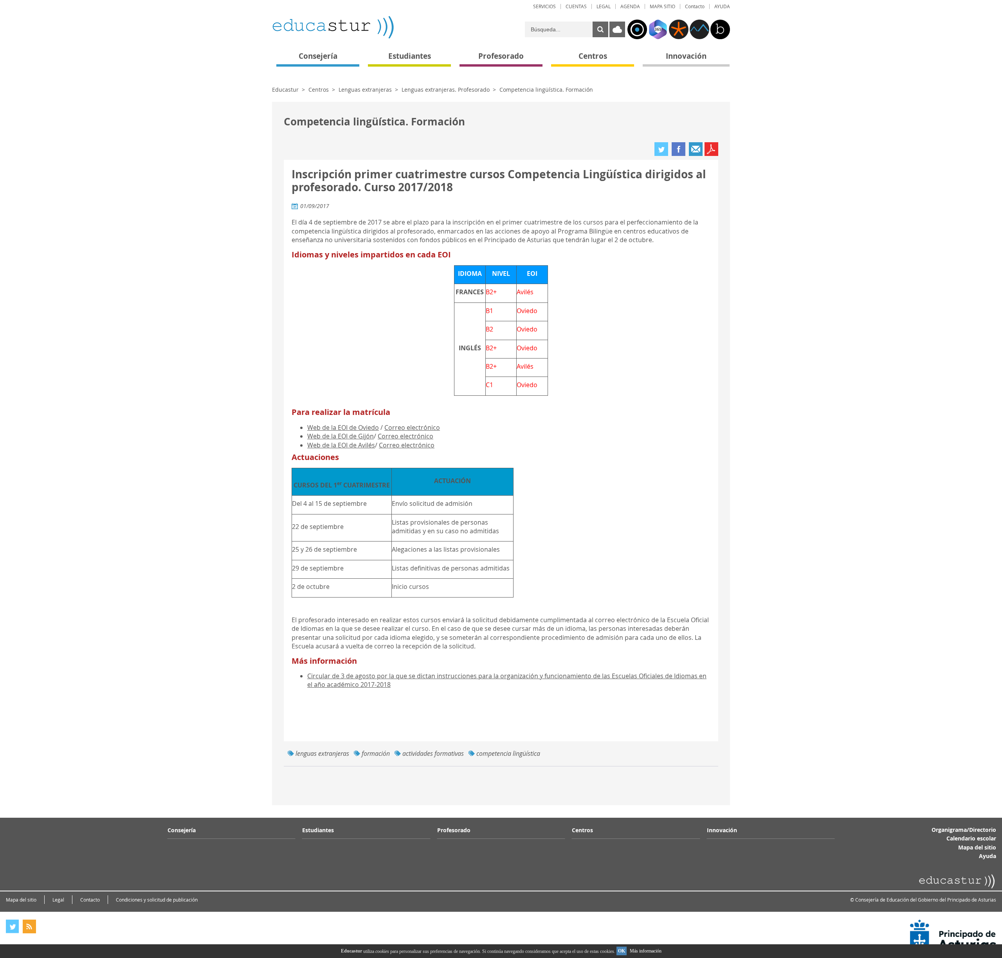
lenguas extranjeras (322, 753)
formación (376, 753)
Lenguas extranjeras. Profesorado (446, 89)
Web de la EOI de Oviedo (343, 427)
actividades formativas (433, 753)
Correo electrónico (412, 427)
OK (621, 951)
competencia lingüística (508, 753)
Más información (645, 951)
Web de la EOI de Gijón (340, 436)
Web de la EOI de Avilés (341, 445)
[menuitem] (544, 6)
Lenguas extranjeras (365, 89)
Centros (318, 89)
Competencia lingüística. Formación (546, 89)
